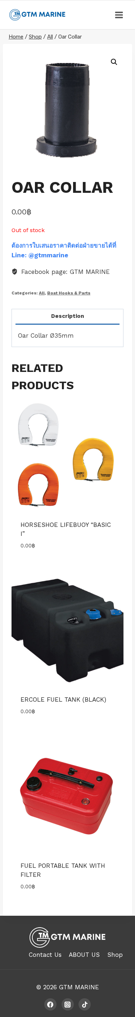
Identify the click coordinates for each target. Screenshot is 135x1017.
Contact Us (45, 954)
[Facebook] (50, 1004)
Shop (115, 954)
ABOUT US (84, 954)
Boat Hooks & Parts (68, 293)
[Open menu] (118, 14)
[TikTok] (84, 1004)
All (42, 293)
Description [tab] (67, 316)
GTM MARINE (79, 987)
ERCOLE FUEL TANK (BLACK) (63, 699)
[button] (114, 61)
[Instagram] (68, 1004)
